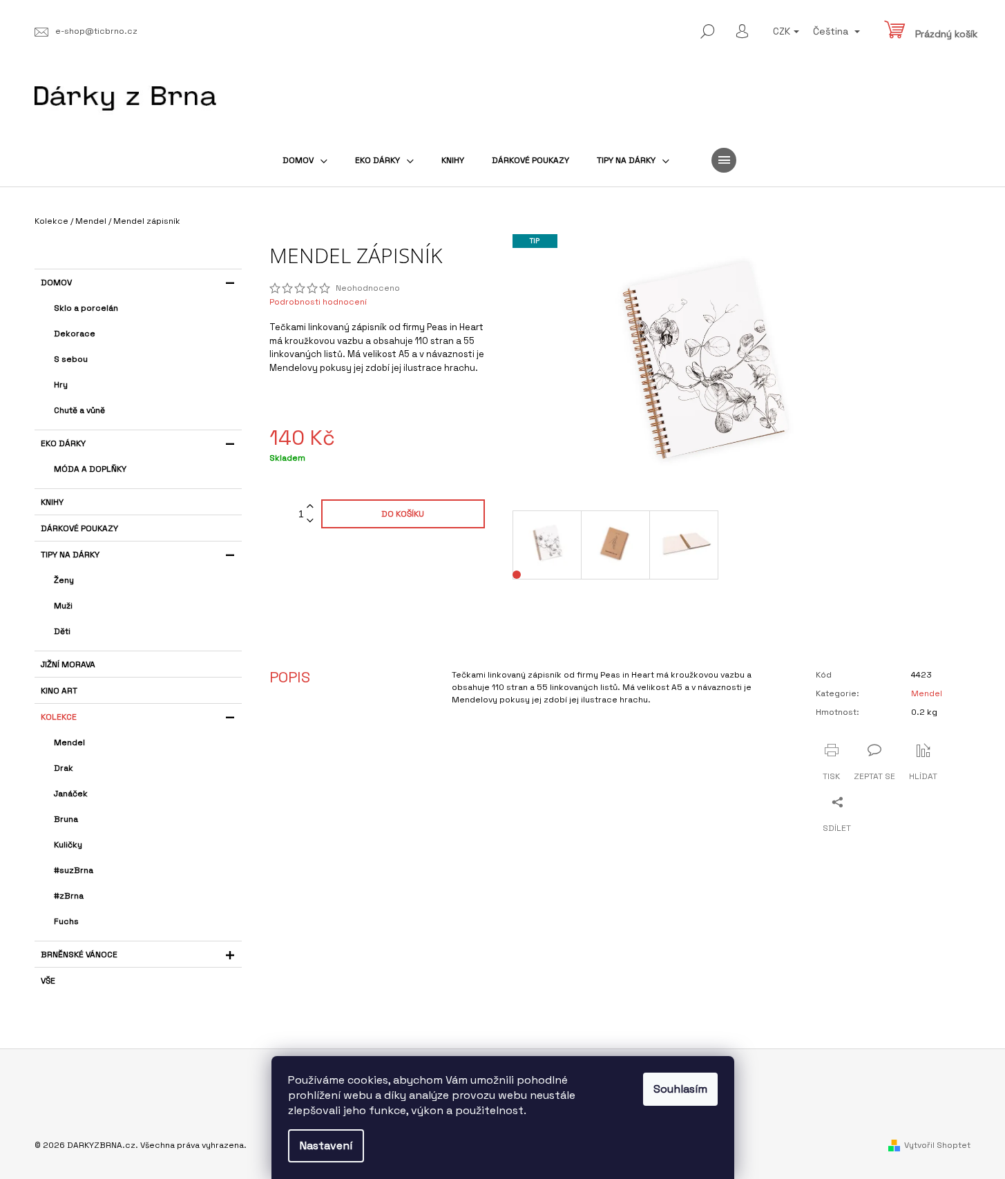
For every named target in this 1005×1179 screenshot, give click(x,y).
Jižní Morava (68, 664)
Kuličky (68, 844)
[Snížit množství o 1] (310, 521)
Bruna (66, 819)
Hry (61, 384)
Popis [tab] (289, 677)
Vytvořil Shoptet (937, 1145)
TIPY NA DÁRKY (70, 554)
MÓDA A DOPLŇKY (90, 469)
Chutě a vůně (79, 410)
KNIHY (52, 502)
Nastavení (326, 1145)
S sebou (71, 359)
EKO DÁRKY (63, 443)
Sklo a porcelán (86, 308)
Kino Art (59, 690)
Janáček (71, 793)
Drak (63, 768)
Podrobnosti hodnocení (318, 301)
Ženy (64, 580)
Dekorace (74, 333)
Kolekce (59, 716)
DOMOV (56, 282)
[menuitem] (305, 160)
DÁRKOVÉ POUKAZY (79, 528)
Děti (62, 631)
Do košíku (402, 513)
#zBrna (69, 895)
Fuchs (66, 921)
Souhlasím (680, 1089)
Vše (48, 980)
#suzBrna (73, 870)
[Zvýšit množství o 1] (310, 506)
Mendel (69, 742)
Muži (63, 605)
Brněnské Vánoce (79, 954)
